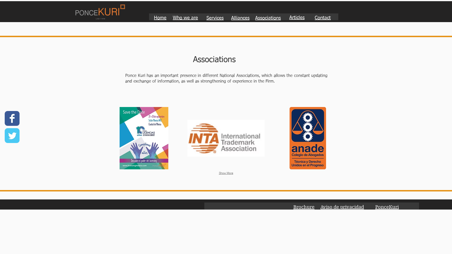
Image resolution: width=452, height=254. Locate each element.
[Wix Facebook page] (12, 118)
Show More (226, 173)
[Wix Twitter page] (12, 135)
